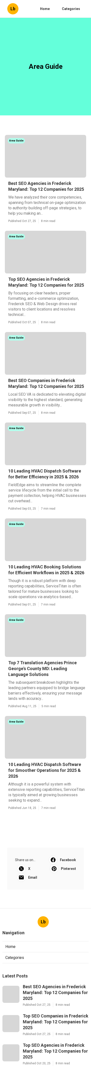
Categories (71, 9)
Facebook (68, 860)
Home (45, 9)
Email (32, 877)
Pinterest (68, 869)
